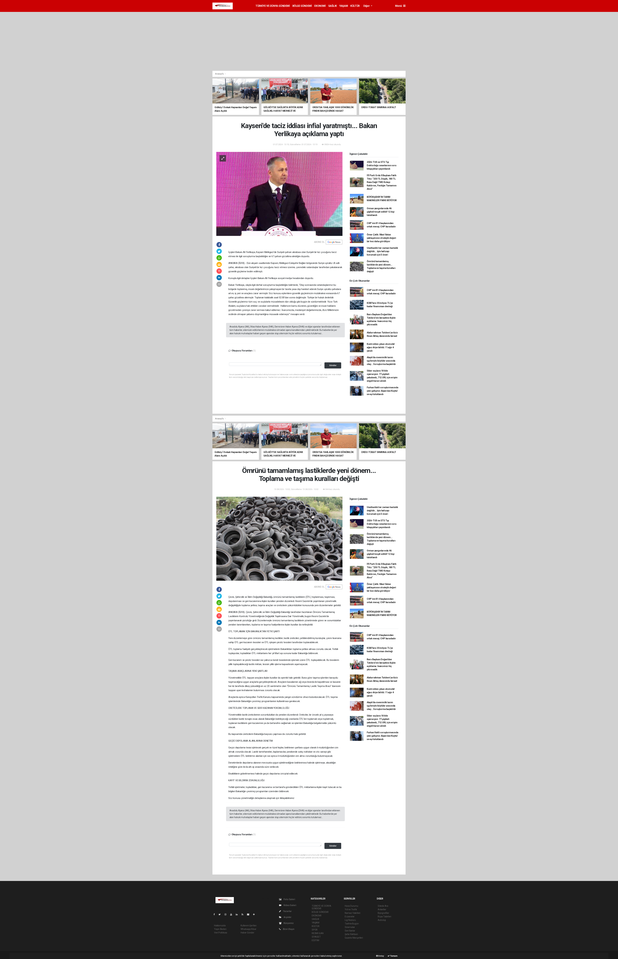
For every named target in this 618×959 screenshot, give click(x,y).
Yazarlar (287, 911)
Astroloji (382, 920)
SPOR (315, 929)
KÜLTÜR (355, 5)
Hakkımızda (220, 925)
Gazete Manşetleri (354, 937)
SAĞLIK (332, 5)
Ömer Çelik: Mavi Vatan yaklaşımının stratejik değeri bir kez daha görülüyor (381, 238)
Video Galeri (289, 905)
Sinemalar (350, 927)
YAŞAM (343, 5)
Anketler (382, 909)
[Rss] (244, 914)
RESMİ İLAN (317, 933)
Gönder (333, 365)
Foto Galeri (289, 899)
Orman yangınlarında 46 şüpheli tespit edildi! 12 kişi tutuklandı (380, 211)
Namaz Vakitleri (352, 913)
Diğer (366, 5)
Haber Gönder (247, 932)
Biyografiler (383, 913)
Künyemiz (288, 923)
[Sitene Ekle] (255, 914)
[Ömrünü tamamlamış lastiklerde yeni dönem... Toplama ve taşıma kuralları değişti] (279, 538)
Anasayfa (219, 74)
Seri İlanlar (350, 930)
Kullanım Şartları (249, 925)
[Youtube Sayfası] (232, 914)
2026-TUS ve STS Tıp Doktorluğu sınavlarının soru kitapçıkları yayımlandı (381, 165)
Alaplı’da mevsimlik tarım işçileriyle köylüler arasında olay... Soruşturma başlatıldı (381, 360)
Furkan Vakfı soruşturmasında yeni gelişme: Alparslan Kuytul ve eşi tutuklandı (382, 391)
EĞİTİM (315, 940)
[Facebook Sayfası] (215, 914)
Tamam (394, 956)
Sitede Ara (383, 906)
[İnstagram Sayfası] (227, 914)
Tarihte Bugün (352, 923)
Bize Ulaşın (288, 929)
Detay (381, 956)
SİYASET (316, 937)
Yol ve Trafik (351, 909)
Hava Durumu (351, 906)
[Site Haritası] (249, 914)
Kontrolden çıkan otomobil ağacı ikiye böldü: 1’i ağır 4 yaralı (381, 347)
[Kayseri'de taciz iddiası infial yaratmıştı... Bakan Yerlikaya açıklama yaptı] (279, 193)
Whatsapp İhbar (248, 929)
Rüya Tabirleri (384, 916)
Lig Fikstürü (350, 920)
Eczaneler (350, 916)
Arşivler (287, 917)
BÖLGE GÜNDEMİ (302, 5)
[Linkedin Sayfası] (238, 914)
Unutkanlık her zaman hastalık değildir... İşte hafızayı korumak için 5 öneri (382, 251)
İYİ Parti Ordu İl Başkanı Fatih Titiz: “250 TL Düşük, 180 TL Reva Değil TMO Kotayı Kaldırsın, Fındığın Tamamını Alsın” (382, 182)
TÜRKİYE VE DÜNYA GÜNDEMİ (273, 5)
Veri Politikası (220, 932)
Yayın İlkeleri (220, 929)
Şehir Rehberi (351, 934)
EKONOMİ (320, 5)
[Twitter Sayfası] (221, 914)
